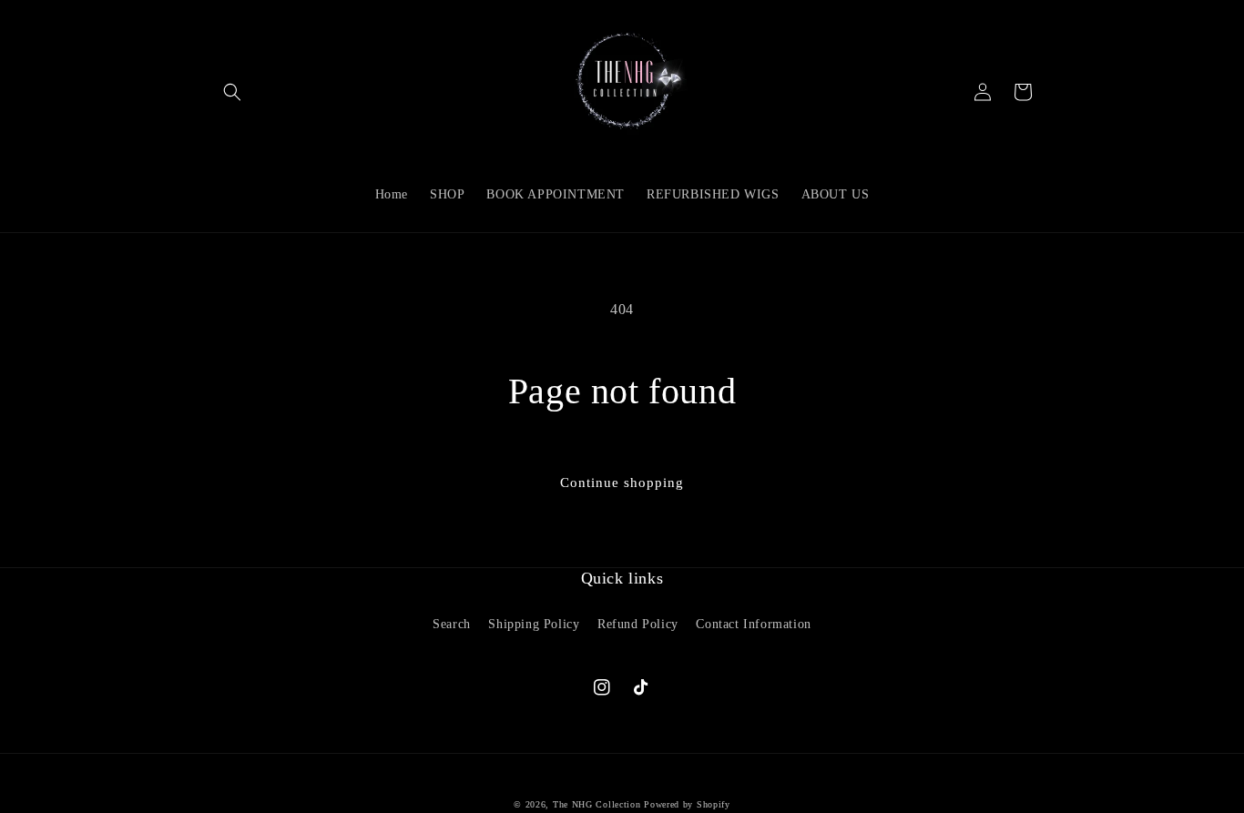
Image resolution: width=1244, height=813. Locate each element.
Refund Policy (637, 624)
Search (452, 624)
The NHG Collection (597, 804)
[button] (232, 92)
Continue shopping (622, 482)
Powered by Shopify (687, 804)
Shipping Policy (533, 624)
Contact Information (753, 624)
